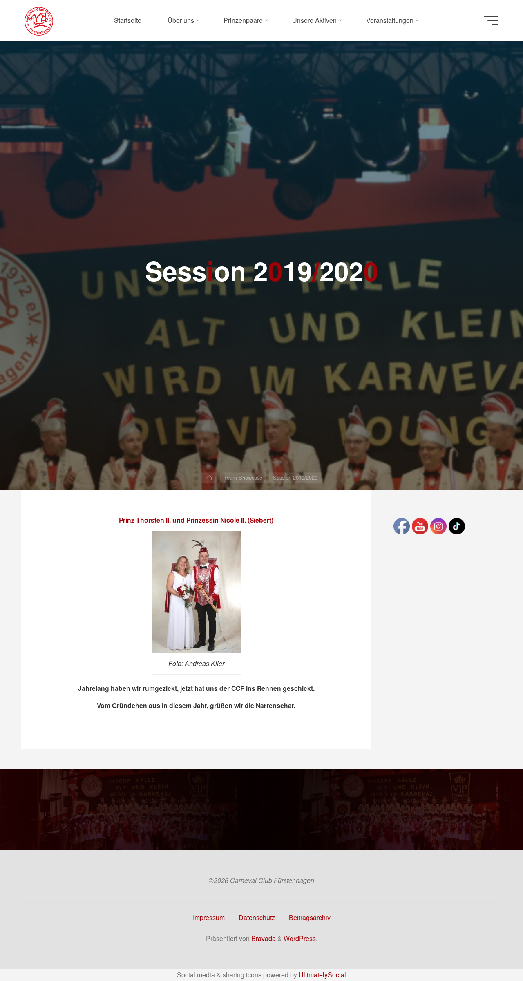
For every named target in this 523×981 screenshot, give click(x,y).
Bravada (263, 938)
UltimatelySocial (322, 974)
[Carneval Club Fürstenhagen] (39, 20)
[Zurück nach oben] (491, 949)
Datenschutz (257, 917)
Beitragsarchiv (310, 917)
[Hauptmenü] (491, 20)
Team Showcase (243, 477)
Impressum (209, 917)
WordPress (300, 938)
